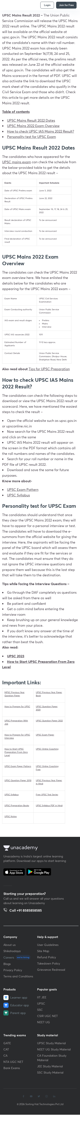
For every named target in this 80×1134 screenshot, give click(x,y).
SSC (40, 1010)
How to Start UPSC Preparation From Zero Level (16, 752)
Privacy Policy (12, 970)
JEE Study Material (50, 1066)
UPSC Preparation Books (16, 805)
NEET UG (43, 1022)
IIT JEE (41, 997)
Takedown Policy (48, 963)
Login (47, 5)
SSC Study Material (50, 1072)
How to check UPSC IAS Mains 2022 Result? (40, 131)
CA (5, 1055)
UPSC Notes (10, 816)
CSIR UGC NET (47, 1016)
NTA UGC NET (13, 1062)
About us (9, 945)
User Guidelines (47, 945)
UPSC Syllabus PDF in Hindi (49, 805)
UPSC (41, 1003)
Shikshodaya (11, 951)
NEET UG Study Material (54, 1049)
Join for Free (66, 5)
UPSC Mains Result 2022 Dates (31, 120)
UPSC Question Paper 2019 (17, 780)
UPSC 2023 (15, 656)
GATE (7, 1043)
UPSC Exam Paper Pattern (17, 766)
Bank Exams (11, 1068)
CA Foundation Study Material (51, 1057)
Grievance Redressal (51, 970)
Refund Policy (46, 957)
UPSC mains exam (16, 162)
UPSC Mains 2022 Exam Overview (33, 125)
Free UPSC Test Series (47, 794)
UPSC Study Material (51, 1043)
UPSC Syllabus (11, 794)
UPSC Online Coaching (47, 749)
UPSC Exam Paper (45, 734)
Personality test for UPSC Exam (31, 136)
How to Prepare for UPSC (17, 706)
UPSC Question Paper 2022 (49, 720)
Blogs (7, 964)
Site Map (43, 951)
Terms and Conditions (18, 976)
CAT (6, 1049)
